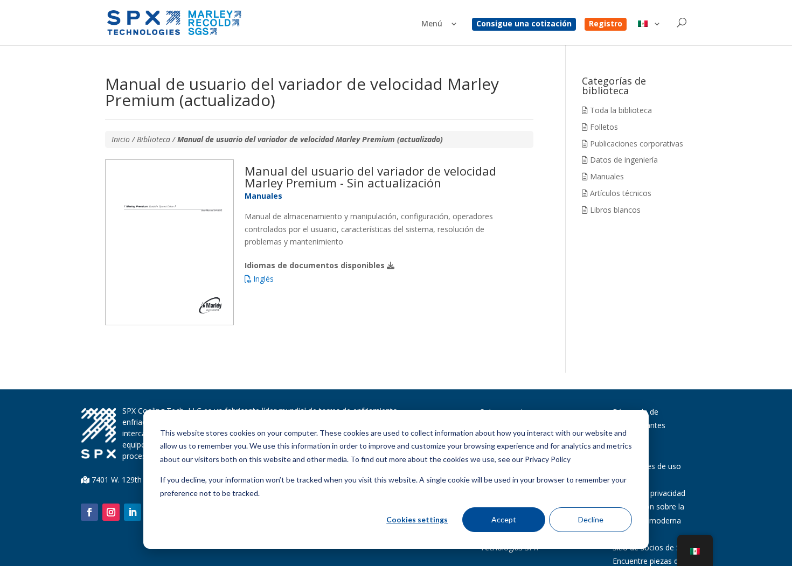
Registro (605, 24)
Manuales (606, 176)
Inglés (262, 279)
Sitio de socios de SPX (651, 547)
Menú (431, 24)
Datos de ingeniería (623, 160)
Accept (503, 519)
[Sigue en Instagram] (111, 512)
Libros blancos (614, 210)
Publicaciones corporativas (635, 143)
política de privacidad (649, 493)
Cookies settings (417, 519)
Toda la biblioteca (620, 110)
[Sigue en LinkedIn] (132, 512)
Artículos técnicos (619, 193)
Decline (590, 519)
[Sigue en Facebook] (89, 512)
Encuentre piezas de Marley (660, 561)
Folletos (603, 127)
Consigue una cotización (524, 24)
